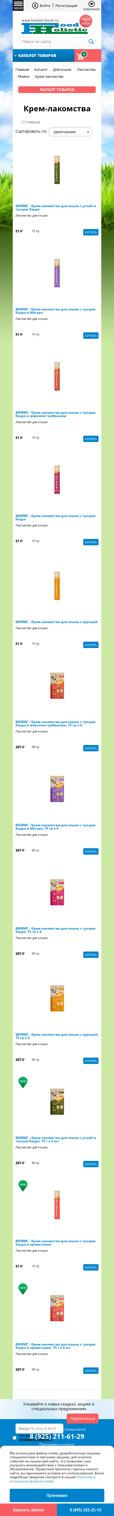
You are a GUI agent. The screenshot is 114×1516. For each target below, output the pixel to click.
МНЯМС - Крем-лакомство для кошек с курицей (56, 622)
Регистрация (66, 5)
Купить (91, 232)
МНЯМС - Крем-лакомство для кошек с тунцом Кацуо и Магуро (55, 311)
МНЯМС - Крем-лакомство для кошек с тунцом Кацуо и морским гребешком (55, 414)
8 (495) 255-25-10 (85, 1509)
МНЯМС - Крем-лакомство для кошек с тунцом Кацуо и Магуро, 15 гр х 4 (55, 827)
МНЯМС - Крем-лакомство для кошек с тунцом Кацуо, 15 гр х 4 (55, 930)
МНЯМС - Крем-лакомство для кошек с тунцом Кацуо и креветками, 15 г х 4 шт (55, 1346)
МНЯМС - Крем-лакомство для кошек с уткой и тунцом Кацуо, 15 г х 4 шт (55, 1139)
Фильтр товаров (57, 89)
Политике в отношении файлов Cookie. (52, 1479)
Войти (45, 5)
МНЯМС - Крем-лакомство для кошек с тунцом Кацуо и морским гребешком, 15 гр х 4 (55, 723)
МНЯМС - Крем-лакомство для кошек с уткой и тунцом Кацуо (55, 207)
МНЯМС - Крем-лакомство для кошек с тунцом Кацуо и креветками (55, 1242)
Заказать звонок (28, 1509)
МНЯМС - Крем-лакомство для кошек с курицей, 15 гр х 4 (57, 1036)
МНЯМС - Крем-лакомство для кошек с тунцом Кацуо (55, 517)
